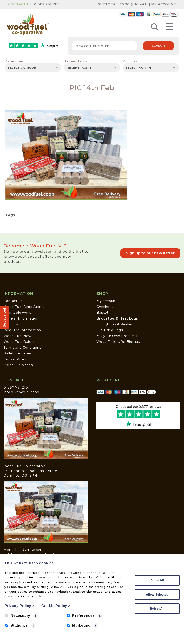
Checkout (104, 307)
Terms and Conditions (22, 348)
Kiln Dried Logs (109, 330)
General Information (21, 318)
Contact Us (20, 4)
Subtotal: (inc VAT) (123, 4)
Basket (102, 313)
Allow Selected (157, 594)
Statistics (19, 625)
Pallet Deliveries (18, 353)
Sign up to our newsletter (150, 253)
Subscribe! (4, 317)
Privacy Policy (19, 606)
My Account (163, 4)
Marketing (81, 625)
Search (158, 46)
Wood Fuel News (18, 336)
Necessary (20, 616)
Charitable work (17, 313)
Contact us (13, 301)
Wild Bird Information (22, 330)
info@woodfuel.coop (21, 392)
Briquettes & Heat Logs (117, 318)
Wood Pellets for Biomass (118, 342)
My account (106, 301)
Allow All (157, 580)
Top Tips (11, 324)
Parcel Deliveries (18, 365)
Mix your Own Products (116, 336)
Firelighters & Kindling (115, 324)
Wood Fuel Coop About (24, 307)
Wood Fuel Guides (19, 342)
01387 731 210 (46, 4)
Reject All (157, 608)
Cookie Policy (15, 359)
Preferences (83, 616)
